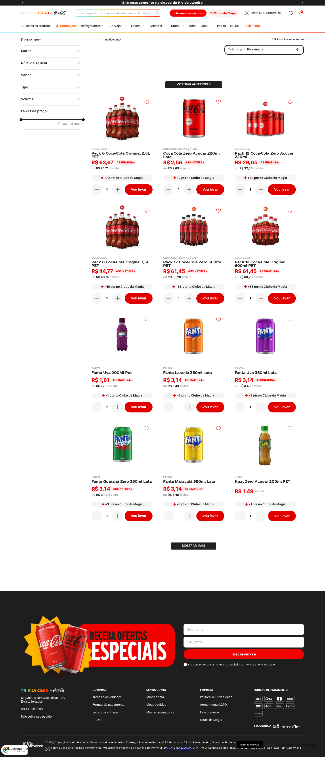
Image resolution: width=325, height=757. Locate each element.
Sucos (175, 26)
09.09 (234, 26)
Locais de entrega (105, 712)
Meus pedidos (156, 705)
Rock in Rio (252, 26)
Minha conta (155, 697)
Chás (204, 26)
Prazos (97, 720)
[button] (52, 51)
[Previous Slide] (23, 3)
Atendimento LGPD (213, 705)
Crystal (136, 26)
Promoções (68, 26)
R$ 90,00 (75, 124)
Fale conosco (209, 712)
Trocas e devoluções (107, 697)
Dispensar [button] (272, 744)
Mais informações (180, 749)
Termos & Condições (228, 664)
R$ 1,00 (62, 124)
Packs (221, 26)
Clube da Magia (211, 720)
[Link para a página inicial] (98, 40)
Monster (156, 26)
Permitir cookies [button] (250, 744)
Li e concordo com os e (231, 664)
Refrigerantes (91, 26)
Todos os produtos (38, 26)
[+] (117, 189)
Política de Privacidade (216, 697)
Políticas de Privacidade (260, 664)
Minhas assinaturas (160, 712)
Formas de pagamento (108, 705)
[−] (97, 189)
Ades (192, 26)
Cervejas (115, 26)
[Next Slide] (302, 3)
